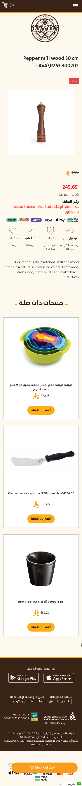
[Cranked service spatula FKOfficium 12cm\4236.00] (41, 460)
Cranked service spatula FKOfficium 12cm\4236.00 (41, 494)
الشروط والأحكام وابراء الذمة (27, 696)
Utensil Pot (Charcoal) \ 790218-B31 (41, 602)
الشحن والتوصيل (59, 701)
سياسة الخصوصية (61, 696)
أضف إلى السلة (41, 410)
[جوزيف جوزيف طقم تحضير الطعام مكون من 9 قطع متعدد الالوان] (41, 351)
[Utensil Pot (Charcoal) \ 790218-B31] (41, 568)
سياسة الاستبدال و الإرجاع (28, 701)
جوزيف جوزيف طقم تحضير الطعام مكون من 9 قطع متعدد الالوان (41, 387)
